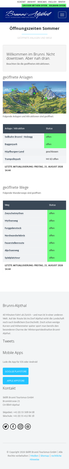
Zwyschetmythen (14, 213)
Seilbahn (57, 5)
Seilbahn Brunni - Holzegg (19, 137)
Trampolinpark (13, 159)
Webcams (42, 2)
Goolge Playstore (15, 371)
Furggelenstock (13, 228)
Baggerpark (11, 144)
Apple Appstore (15, 380)
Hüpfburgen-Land (14, 151)
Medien (34, 456)
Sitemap (44, 456)
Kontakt (21, 2)
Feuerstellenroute (14, 243)
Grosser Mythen (34, 5)
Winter (61, 2)
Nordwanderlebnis (15, 235)
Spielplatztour (12, 258)
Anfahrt (31, 2)
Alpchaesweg (12, 250)
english (52, 2)
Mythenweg (11, 220)
